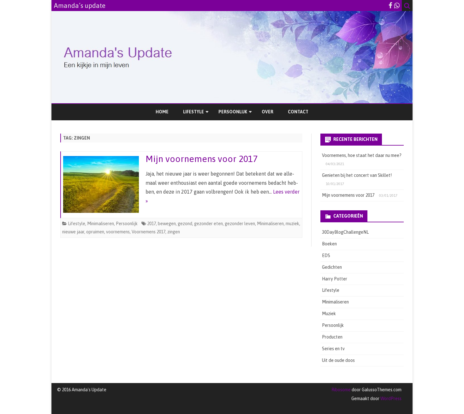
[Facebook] (390, 5)
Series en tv (333, 348)
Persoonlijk (232, 111)
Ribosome (341, 389)
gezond (185, 223)
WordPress (390, 398)
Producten (332, 336)
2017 (151, 223)
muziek (292, 223)
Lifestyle (193, 111)
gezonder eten (208, 223)
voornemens (118, 231)
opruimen (95, 231)
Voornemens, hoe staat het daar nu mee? (362, 155)
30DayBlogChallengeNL (345, 232)
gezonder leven (240, 223)
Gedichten (332, 267)
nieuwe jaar (73, 231)
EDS (326, 255)
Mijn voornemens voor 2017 (202, 159)
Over (267, 111)
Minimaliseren (100, 223)
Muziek (329, 313)
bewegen (167, 223)
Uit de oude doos (338, 360)
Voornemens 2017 (148, 231)
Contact (298, 111)
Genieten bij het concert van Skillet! (357, 175)
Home (162, 111)
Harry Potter (334, 278)
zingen (173, 231)
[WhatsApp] (397, 5)
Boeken (329, 243)
